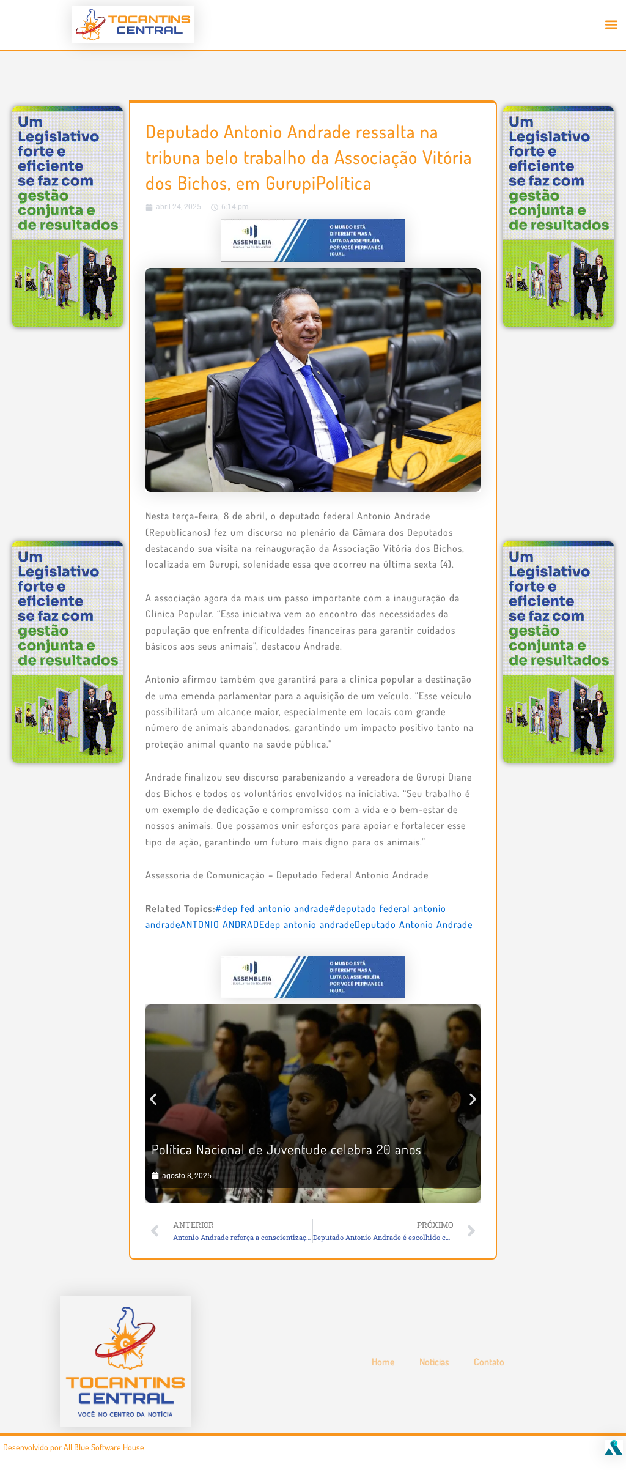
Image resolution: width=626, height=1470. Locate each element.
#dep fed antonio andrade (272, 908)
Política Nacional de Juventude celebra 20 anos (287, 1148)
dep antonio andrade (310, 924)
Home (383, 1362)
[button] (611, 25)
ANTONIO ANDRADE (222, 924)
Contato (489, 1362)
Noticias (434, 1362)
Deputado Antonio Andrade (414, 924)
